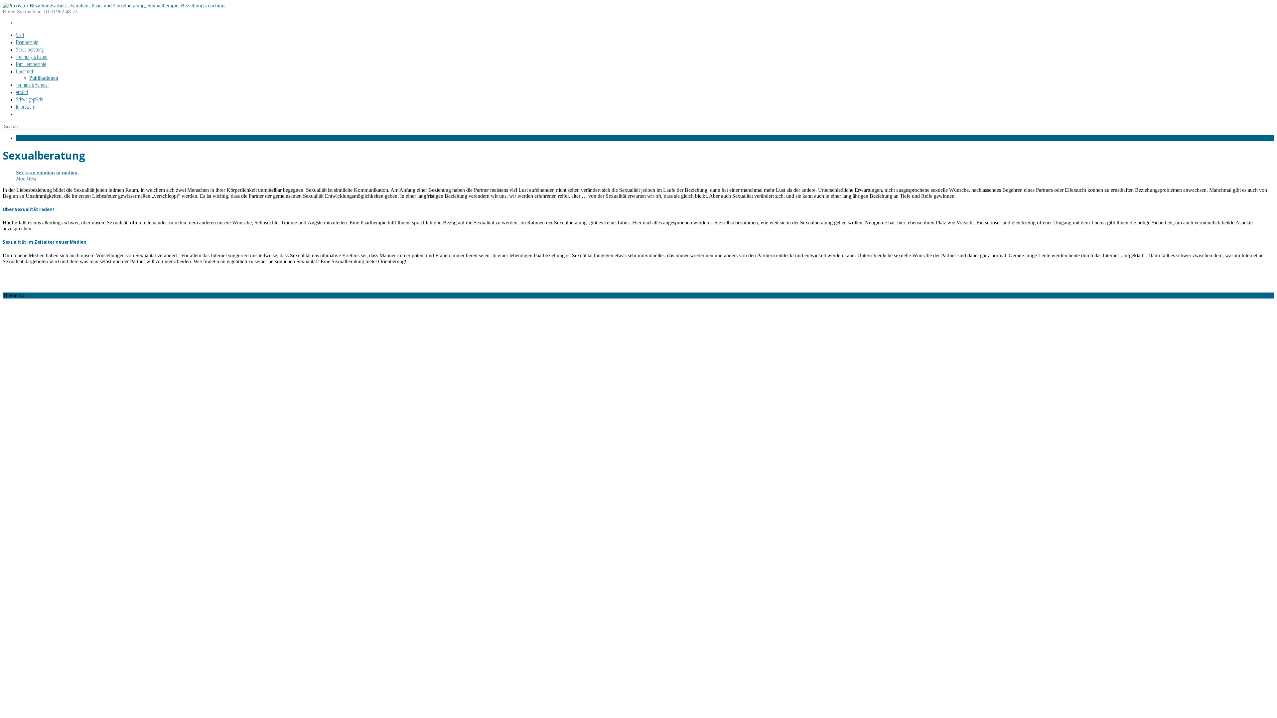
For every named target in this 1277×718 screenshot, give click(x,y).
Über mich (25, 71)
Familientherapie (31, 64)
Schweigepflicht (30, 99)
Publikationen (43, 78)
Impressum (25, 106)
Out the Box (38, 295)
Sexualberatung (30, 49)
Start (20, 35)
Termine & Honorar (32, 84)
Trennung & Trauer (32, 56)
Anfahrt (22, 92)
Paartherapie (27, 42)
